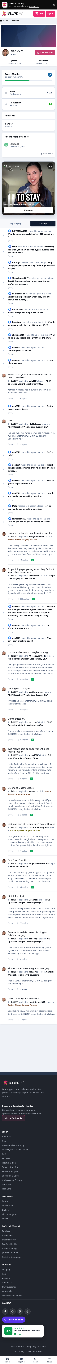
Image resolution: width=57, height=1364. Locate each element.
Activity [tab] (43, 223)
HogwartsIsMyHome (39, 863)
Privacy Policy (30, 1347)
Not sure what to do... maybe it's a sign (28, 652)
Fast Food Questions (18, 860)
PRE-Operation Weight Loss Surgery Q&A (27, 658)
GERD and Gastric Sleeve (21, 787)
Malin (14, 506)
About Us (6, 1136)
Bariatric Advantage (11, 1257)
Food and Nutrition (19, 866)
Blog (4, 1141)
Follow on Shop (15, 1319)
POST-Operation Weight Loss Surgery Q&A (28, 427)
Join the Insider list (13, 1118)
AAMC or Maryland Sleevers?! (23, 998)
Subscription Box (10, 1167)
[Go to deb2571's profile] (4, 376)
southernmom (36, 692)
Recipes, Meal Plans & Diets (15, 1149)
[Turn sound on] (50, 166)
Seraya (32, 791)
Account (6, 1278)
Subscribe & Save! (10, 1175)
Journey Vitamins (10, 1252)
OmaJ (14, 246)
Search (5, 1218)
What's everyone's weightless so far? (25, 312)
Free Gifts (6, 1188)
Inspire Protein (9, 1239)
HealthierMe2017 (37, 1002)
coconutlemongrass (38, 827)
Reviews (6, 1158)
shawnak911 (18, 335)
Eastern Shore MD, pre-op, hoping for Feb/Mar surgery (27, 934)
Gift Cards (7, 1184)
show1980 (33, 755)
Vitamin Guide (9, 1162)
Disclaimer (42, 1347)
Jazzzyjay (33, 722)
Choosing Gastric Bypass (19, 350)
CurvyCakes (17, 309)
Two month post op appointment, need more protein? (28, 750)
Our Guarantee (9, 1286)
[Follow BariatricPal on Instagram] (13, 1311)
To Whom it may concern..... (28, 627)
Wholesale (7, 1291)
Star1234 (14, 144)
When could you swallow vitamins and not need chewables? (30, 376)
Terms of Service (17, 1347)
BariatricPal (7, 1235)
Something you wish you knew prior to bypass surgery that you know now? (31, 249)
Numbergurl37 (19, 518)
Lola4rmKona (18, 293)
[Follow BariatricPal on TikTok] (27, 1311)
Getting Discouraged (19, 688)
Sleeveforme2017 (20, 278)
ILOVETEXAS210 (19, 231)
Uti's (10, 420)
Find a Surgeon (9, 1214)
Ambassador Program (12, 1180)
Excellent (14, 105)
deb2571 (16, 347)
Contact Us (7, 1282)
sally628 (32, 381)
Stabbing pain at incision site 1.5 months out (31, 824)
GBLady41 (17, 262)
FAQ (4, 1153)
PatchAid (6, 1231)
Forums (5, 1201)
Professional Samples (12, 1295)
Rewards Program (10, 1171)
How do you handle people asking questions (29, 521)
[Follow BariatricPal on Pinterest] (20, 1311)
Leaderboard (8, 1205)
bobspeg (33, 938)
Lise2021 (33, 899)
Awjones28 (34, 575)
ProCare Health (9, 1244)
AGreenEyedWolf (37, 655)
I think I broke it (16, 896)
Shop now (28, 210)
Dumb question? (16, 718)
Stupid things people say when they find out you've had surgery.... (31, 265)
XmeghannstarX (36, 536)
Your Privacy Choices (23, 1352)
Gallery (5, 1209)
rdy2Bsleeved (35, 424)
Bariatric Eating (9, 1248)
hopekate (16, 322)
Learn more (5, 4)
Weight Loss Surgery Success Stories (31, 577)
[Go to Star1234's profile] (6, 145)
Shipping (6, 1269)
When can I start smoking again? (30, 639)
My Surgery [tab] (15, 223)
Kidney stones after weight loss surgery (29, 968)
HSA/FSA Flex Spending (13, 1145)
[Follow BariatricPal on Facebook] (5, 1311)
